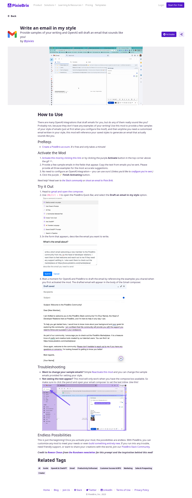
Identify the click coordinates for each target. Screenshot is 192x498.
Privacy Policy (142, 490)
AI (39, 468)
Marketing (128, 468)
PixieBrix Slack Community (136, 446)
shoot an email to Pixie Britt (99, 180)
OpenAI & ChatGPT (59, 468)
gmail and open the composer (67, 191)
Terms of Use (123, 490)
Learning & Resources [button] (70, 5)
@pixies (29, 41)
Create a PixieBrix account (56, 146)
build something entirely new (104, 443)
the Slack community (72, 180)
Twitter (92, 490)
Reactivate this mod (102, 372)
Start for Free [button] (175, 5)
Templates (100, 5)
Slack (79, 490)
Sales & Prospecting (143, 468)
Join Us (66, 490)
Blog (56, 490)
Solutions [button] (49, 5)
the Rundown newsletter (82, 452)
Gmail (72, 468)
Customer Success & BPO (110, 468)
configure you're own (141, 171)
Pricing (89, 5)
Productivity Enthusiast (87, 468)
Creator (42, 473)
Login (161, 5)
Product (37, 5)
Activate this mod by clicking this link (61, 157)
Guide (45, 468)
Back (13, 16)
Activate (170, 34)
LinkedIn (107, 490)
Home (46, 490)
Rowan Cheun (55, 452)
